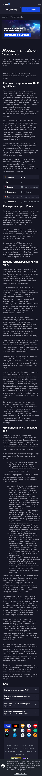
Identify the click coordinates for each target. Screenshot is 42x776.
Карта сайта (20, 754)
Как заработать (31, 751)
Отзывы (24, 745)
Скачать (8, 745)
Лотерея (20, 751)
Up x (27, 247)
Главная (5, 17)
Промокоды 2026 (9, 751)
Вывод (31, 745)
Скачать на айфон (28, 748)
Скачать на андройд (12, 748)
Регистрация (31, 10)
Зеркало (16, 745)
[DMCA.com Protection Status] (17, 759)
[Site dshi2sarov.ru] (10, 4)
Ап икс (14, 159)
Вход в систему (11, 10)
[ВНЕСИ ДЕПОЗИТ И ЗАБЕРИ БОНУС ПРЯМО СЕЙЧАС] (21, 38)
